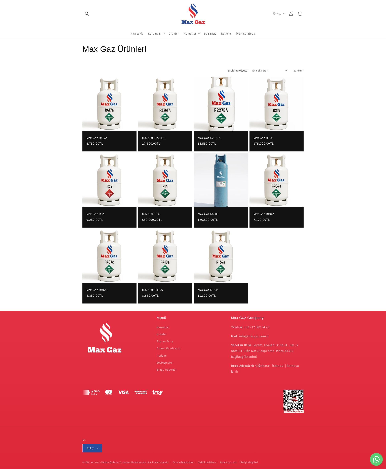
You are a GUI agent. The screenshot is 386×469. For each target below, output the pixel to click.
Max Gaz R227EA (209, 137)
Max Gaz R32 (95, 214)
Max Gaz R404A (264, 214)
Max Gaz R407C (96, 289)
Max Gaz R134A (208, 289)
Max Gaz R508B (208, 214)
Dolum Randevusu (169, 348)
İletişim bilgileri (249, 462)
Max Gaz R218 (263, 137)
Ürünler (162, 334)
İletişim (162, 355)
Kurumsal (163, 327)
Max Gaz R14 (151, 214)
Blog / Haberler (167, 369)
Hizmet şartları (228, 462)
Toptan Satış (165, 341)
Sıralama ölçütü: (238, 70)
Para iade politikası (183, 462)
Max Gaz (95, 462)
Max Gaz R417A (96, 137)
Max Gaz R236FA (153, 137)
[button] (86, 13)
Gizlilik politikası (207, 462)
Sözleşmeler (165, 362)
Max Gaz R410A (152, 289)
